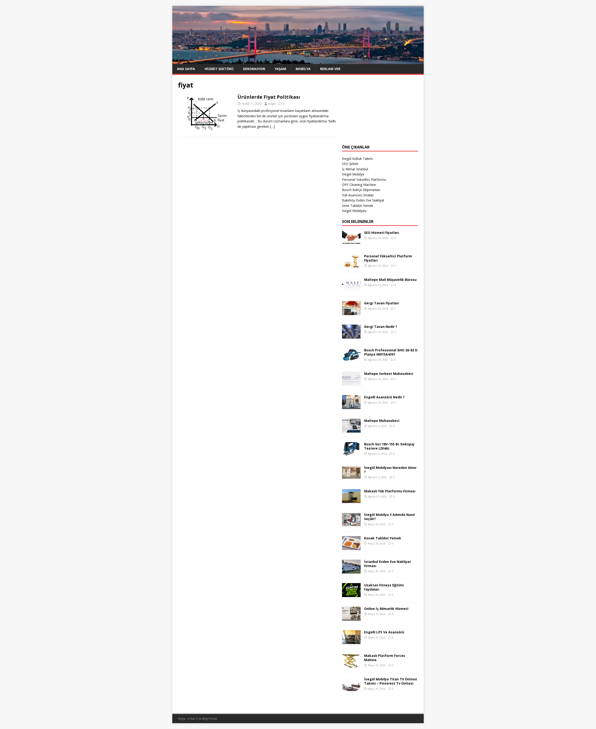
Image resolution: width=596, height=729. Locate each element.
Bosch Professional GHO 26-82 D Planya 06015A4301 (390, 352)
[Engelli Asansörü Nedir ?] (351, 406)
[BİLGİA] (298, 61)
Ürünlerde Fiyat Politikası (268, 97)
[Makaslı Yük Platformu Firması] (351, 500)
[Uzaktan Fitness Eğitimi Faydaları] (351, 594)
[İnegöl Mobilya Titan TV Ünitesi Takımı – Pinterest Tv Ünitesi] (351, 688)
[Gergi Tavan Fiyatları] (351, 312)
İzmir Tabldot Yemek (357, 205)
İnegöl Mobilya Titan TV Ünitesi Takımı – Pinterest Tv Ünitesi (390, 681)
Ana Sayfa (186, 69)
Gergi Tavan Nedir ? (380, 326)
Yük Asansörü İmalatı (358, 195)
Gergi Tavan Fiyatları (381, 303)
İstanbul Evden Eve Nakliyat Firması (387, 563)
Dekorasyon (254, 69)
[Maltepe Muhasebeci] (351, 430)
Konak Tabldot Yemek (382, 538)
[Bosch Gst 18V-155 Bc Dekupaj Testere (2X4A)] (351, 453)
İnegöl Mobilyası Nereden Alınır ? (390, 469)
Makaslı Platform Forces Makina (384, 657)
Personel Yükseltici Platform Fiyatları (388, 258)
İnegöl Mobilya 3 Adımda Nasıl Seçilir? (389, 516)
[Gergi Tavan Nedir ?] (351, 336)
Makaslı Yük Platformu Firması (389, 491)
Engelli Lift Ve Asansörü (384, 632)
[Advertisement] (380, 110)
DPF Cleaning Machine (359, 184)
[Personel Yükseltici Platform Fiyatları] (351, 265)
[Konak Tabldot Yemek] (351, 547)
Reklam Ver (330, 69)
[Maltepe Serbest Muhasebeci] (351, 383)
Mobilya (303, 69)
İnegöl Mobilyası (354, 210)
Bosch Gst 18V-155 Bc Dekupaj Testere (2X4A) (389, 446)
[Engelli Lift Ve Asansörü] (351, 641)
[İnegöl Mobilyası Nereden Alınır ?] (351, 477)
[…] (272, 126)
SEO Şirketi (350, 163)
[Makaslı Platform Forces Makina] (351, 665)
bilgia (272, 103)
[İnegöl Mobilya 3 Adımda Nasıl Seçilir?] (351, 524)
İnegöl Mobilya (353, 174)
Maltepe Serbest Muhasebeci (388, 373)
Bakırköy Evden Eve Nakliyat (363, 200)
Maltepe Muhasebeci (381, 420)
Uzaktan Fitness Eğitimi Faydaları (384, 587)
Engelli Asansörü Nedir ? (384, 397)
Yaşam (280, 69)
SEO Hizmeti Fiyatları (381, 232)
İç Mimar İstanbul (355, 169)
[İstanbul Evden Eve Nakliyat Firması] (351, 571)
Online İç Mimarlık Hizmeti (386, 608)
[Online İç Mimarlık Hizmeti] (351, 618)
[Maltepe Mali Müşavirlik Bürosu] (351, 289)
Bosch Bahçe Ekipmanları (361, 190)
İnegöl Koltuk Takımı (357, 158)
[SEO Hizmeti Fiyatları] (351, 242)
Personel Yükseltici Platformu (364, 179)
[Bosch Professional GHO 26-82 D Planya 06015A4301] (351, 359)
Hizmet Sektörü (219, 69)
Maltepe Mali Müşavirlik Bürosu (390, 279)
